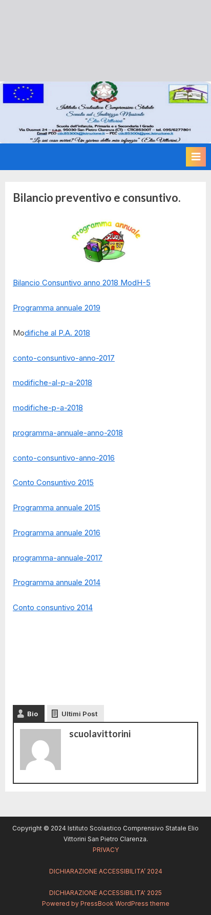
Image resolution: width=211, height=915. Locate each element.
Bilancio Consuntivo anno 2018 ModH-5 (82, 282)
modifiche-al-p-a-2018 (52, 382)
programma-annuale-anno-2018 (68, 433)
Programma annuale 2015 (56, 507)
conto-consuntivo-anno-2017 (64, 358)
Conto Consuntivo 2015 (53, 482)
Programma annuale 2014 (56, 582)
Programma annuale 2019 (56, 308)
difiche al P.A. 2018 (57, 333)
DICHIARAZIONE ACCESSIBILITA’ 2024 (105, 871)
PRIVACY (106, 850)
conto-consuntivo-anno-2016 (64, 458)
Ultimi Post (79, 714)
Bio (32, 714)
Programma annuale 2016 (56, 532)
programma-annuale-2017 (57, 558)
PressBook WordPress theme (125, 903)
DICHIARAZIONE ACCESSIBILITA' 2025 (105, 893)
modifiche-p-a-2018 (48, 407)
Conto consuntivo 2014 (53, 607)
